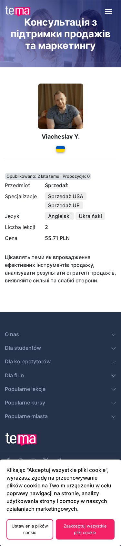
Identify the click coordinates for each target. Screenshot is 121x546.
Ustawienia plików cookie (30, 529)
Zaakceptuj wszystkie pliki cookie (85, 529)
